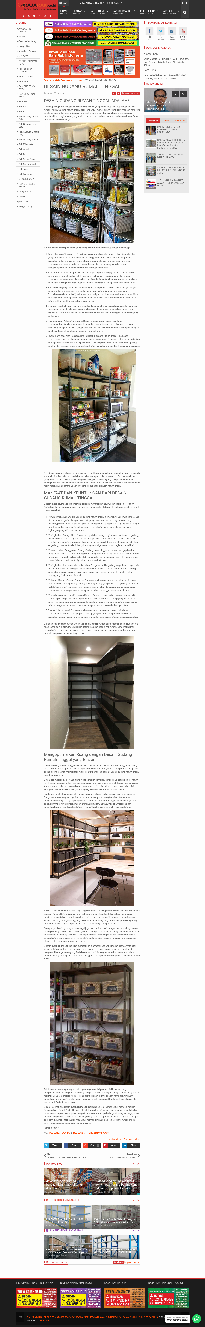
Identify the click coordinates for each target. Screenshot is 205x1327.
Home (63, 11)
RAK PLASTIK (25, 81)
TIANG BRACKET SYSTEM (27, 185)
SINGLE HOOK (26, 178)
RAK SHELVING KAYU (26, 87)
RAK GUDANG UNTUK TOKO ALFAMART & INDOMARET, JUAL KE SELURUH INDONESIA (67, 1252)
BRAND (22, 36)
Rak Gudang (97, 11)
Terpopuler (153, 120)
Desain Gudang (124, 1139)
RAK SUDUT (25, 101)
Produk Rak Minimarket (64, 1200)
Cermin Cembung (27, 41)
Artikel (169, 11)
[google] (39, 16)
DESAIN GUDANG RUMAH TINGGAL (82, 86)
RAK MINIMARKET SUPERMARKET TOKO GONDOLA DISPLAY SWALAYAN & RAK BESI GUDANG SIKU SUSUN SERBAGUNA (92, 1317)
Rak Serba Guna (26, 159)
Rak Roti (22, 154)
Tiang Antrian (24, 191)
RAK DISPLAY (25, 76)
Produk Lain (148, 11)
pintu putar (23, 201)
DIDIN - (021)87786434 (158, 101)
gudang (136, 1139)
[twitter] (45, 16)
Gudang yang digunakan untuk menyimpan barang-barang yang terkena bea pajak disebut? (115, 1184)
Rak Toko (23, 169)
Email (136, 93)
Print (127, 93)
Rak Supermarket (27, 164)
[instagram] (34, 16)
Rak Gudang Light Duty (27, 125)
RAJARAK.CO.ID (59, 1133)
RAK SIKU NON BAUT (26, 95)
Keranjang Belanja (27, 51)
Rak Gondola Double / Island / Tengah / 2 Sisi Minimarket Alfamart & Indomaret (67, 1221)
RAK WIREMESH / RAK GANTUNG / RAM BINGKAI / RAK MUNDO (171, 130)
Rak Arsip (23, 106)
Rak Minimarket (123, 11)
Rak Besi (22, 111)
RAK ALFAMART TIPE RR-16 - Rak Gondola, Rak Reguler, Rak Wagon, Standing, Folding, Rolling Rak (171, 144)
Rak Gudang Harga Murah (66, 1230)
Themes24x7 (44, 1320)
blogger (128, 1262)
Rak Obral (23, 149)
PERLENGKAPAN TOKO (27, 62)
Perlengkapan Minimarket (25, 70)
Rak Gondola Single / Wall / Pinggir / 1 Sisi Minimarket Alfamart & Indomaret (114, 1221)
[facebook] (50, 16)
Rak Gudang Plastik (28, 139)
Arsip (166, 120)
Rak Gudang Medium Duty (28, 133)
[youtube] (28, 16)
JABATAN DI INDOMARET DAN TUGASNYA (170, 156)
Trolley (21, 196)
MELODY (23, 56)
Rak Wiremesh (25, 174)
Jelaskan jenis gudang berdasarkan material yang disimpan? (64, 1184)
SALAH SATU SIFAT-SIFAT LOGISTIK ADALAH (103, 3)
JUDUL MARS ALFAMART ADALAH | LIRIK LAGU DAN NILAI (171, 183)
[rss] (23, 16)
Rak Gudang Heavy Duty (28, 118)
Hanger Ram (24, 46)
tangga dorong (25, 206)
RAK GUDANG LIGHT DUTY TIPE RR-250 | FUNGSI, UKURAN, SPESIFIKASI (115, 1251)
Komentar (180, 120)
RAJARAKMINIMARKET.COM (91, 1133)
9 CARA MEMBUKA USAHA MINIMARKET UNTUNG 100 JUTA (171, 170)
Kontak (77, 11)
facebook (118, 1262)
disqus (136, 1262)
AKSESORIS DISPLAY (24, 30)
